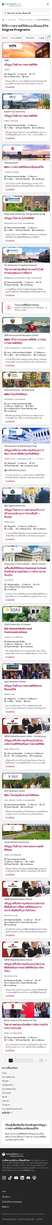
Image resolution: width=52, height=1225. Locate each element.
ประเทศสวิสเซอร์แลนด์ (12, 1108)
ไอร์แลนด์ (6, 1092)
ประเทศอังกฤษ (8, 1077)
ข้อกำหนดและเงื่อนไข (9, 1219)
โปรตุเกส (6, 1104)
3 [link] (20, 1060)
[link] (46, 1060)
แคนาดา (6, 1100)
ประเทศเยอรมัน (9, 1088)
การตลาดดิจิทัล (16, 38)
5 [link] (30, 1060)
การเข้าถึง (39, 1219)
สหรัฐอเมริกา (8, 1085)
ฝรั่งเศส (5, 1081)
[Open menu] (47, 4)
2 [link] (15, 1060)
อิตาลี (4, 1096)
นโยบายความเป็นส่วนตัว (26, 1219)
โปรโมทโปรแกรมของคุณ (12, 1201)
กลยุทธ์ (41, 38)
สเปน (4, 1073)
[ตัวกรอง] (47, 38)
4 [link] (25, 1060)
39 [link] (41, 1060)
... (36, 1060)
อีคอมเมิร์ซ (30, 38)
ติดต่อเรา (5, 1206)
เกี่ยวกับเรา (6, 1196)
